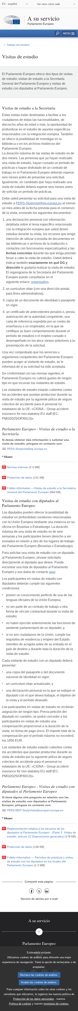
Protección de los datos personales (33, 998)
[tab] (39, 920)
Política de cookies (20, 1003)
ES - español (9, 3)
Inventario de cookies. (56, 1003)
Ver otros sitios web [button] (48, 4)
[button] (68, 33)
